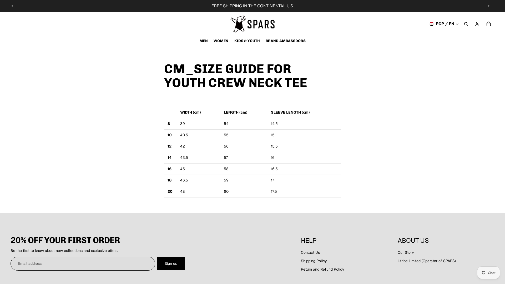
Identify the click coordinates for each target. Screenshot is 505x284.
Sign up (171, 263)
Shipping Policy (314, 260)
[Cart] (488, 24)
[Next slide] (488, 6)
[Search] (466, 24)
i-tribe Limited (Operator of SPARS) (427, 260)
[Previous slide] (12, 6)
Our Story (406, 252)
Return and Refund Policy (322, 269)
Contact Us (310, 252)
